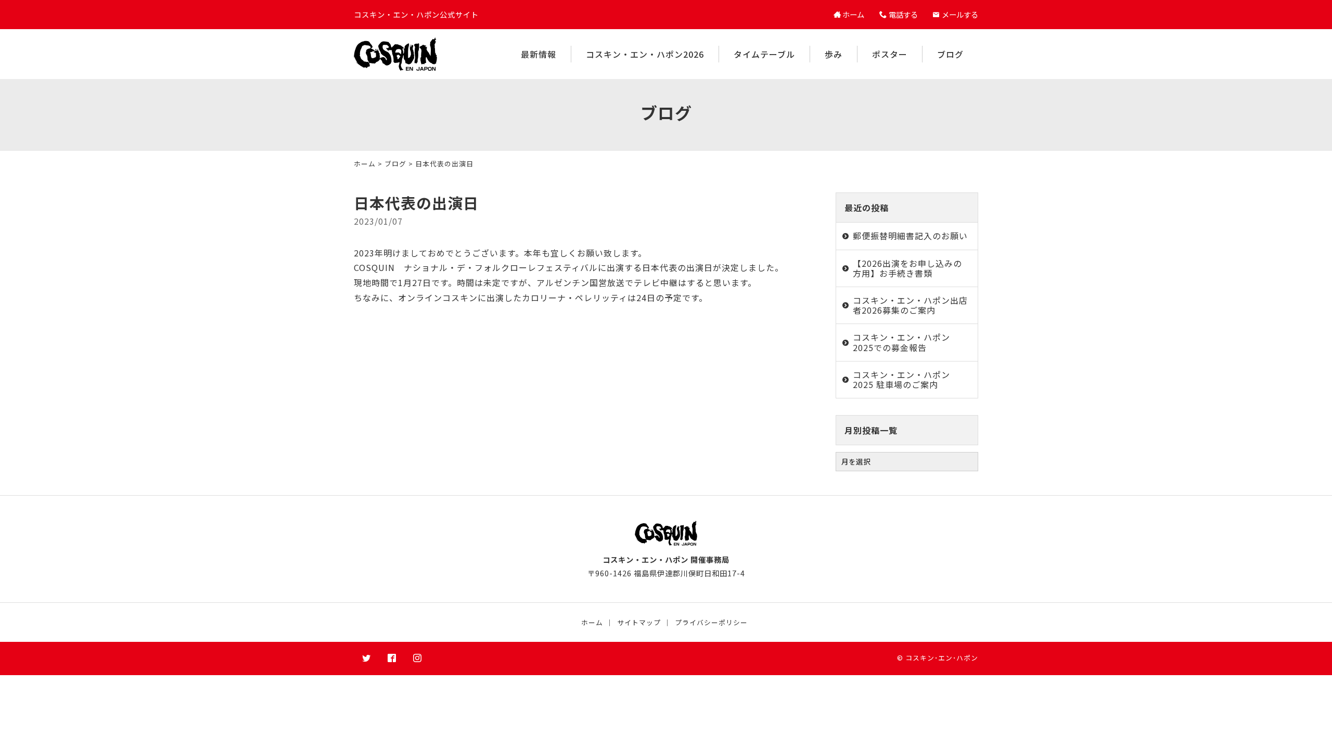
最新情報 (538, 54)
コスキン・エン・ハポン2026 (645, 54)
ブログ (950, 54)
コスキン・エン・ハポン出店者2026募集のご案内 (910, 305)
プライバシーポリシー (711, 622)
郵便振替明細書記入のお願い (910, 235)
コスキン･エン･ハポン (941, 658)
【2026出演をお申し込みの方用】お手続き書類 (907, 268)
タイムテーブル (764, 54)
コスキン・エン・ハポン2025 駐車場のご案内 (901, 379)
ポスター (889, 54)
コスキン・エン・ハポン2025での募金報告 (901, 342)
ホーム (365, 164)
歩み (833, 54)
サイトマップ (639, 622)
